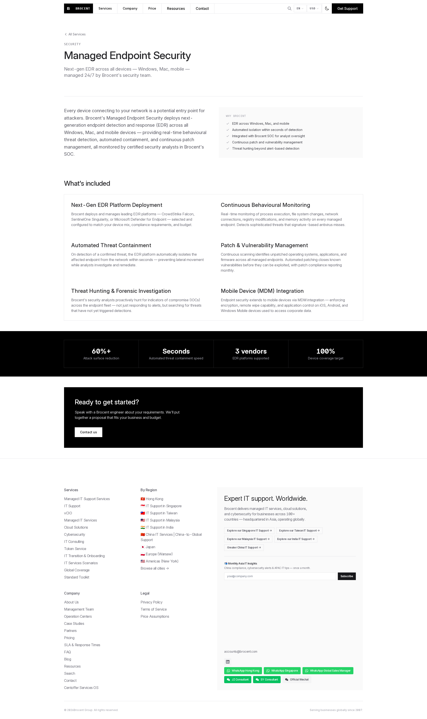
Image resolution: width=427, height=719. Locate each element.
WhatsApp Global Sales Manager (330, 670)
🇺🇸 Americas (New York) (160, 561)
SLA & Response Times (82, 645)
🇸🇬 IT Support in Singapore (161, 506)
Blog (67, 659)
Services (105, 8)
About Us (71, 602)
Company (130, 8)
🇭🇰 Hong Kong (152, 499)
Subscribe (346, 576)
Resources (176, 8)
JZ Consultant (240, 679)
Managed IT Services (80, 520)
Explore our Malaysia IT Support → (248, 539)
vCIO (68, 513)
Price (152, 8)
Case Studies (74, 623)
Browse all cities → (155, 568)
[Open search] (290, 8)
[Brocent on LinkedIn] (227, 661)
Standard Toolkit (76, 577)
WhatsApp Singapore (284, 670)
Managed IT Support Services (87, 499)
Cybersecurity (74, 534)
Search (69, 673)
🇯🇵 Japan (148, 547)
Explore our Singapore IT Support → (249, 530)
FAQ (67, 652)
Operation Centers (78, 616)
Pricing (69, 637)
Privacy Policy (151, 602)
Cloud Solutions (76, 527)
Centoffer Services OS (81, 687)
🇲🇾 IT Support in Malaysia (160, 520)
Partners (70, 630)
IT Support (72, 506)
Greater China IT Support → (244, 547)
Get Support (347, 8)
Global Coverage (77, 570)
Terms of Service (154, 609)
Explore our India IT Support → (295, 539)
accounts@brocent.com (240, 651)
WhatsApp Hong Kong (245, 670)
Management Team (79, 609)
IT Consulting (74, 541)
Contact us (88, 432)
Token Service (75, 548)
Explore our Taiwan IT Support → (299, 530)
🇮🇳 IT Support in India (157, 527)
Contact (202, 8)
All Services (77, 34)
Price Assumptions (155, 616)
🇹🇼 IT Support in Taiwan (159, 513)
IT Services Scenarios (81, 563)
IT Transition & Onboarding (84, 556)
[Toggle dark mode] (327, 8)
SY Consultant (269, 679)
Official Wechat (299, 679)
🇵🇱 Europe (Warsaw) (157, 554)
